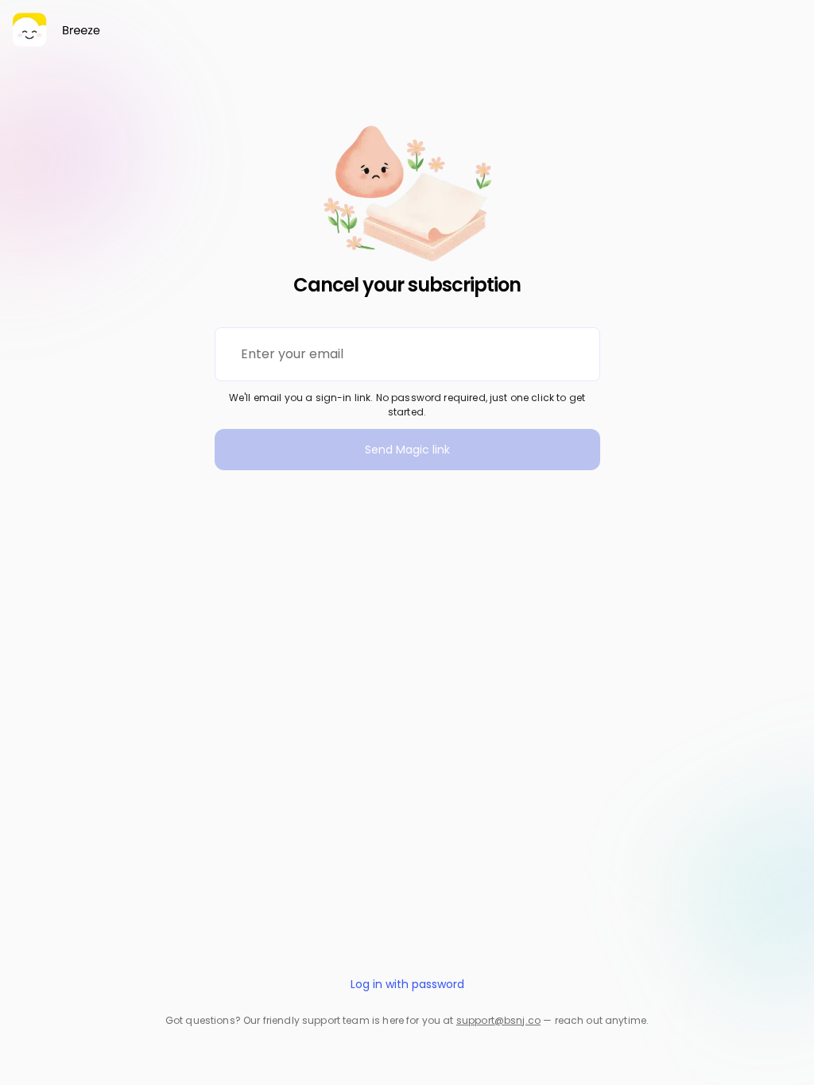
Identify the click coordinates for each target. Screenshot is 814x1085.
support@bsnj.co (498, 1020)
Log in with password (407, 984)
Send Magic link (407, 450)
